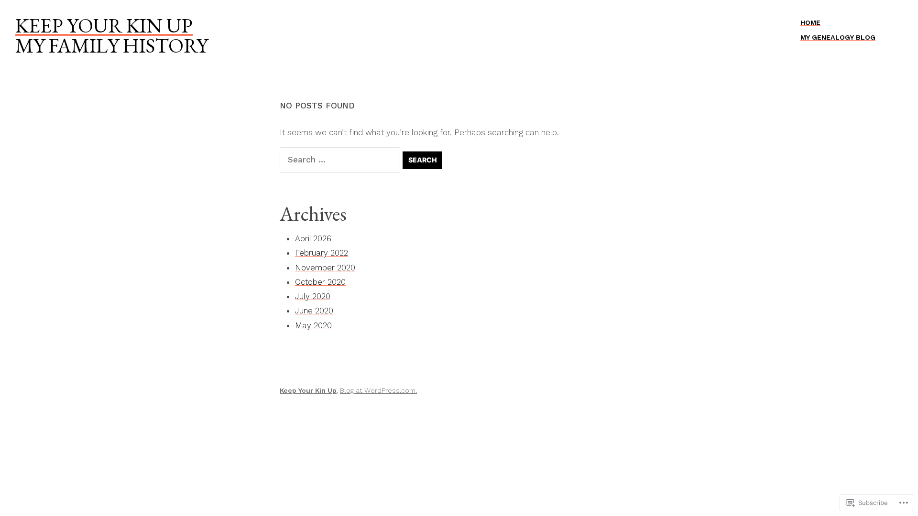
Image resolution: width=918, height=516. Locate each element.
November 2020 (325, 267)
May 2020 (313, 325)
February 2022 (321, 253)
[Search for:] (341, 159)
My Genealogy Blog (837, 37)
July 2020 (312, 296)
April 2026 (313, 238)
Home (810, 22)
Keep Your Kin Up (104, 25)
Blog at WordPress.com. (378, 390)
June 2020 (314, 310)
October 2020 (320, 282)
